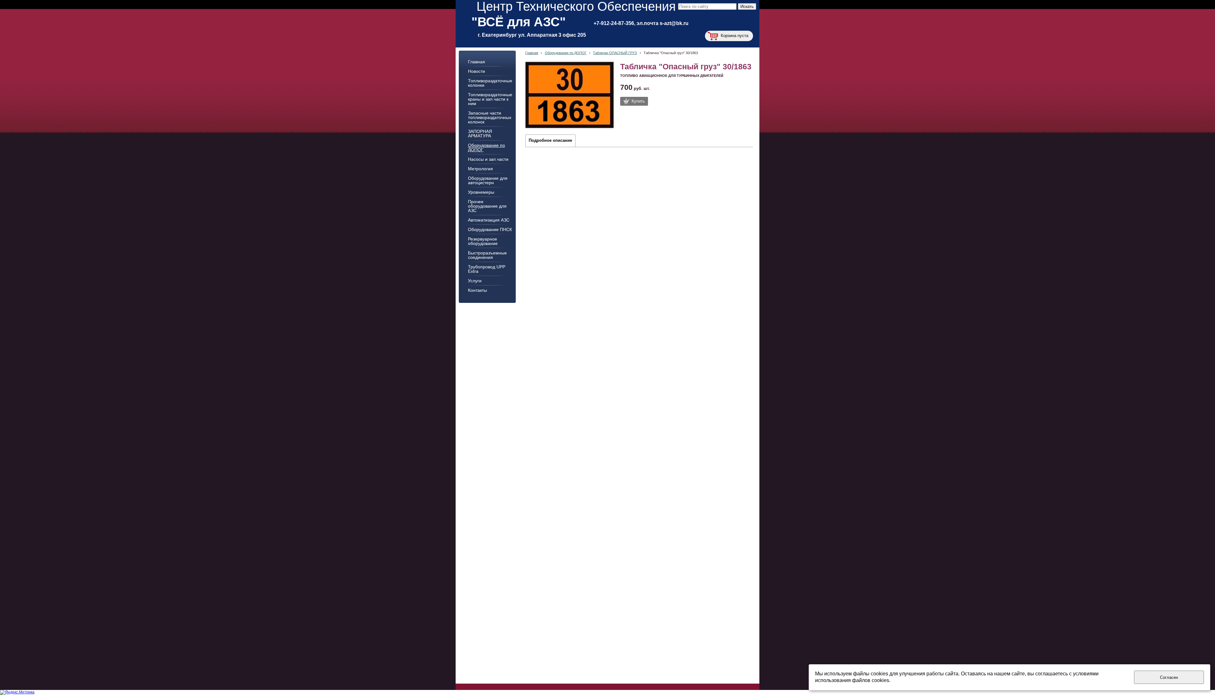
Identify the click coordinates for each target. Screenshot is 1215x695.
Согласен (1169, 677)
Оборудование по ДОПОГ (566, 53)
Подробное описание (550, 140)
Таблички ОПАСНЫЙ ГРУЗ (615, 53)
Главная (531, 53)
